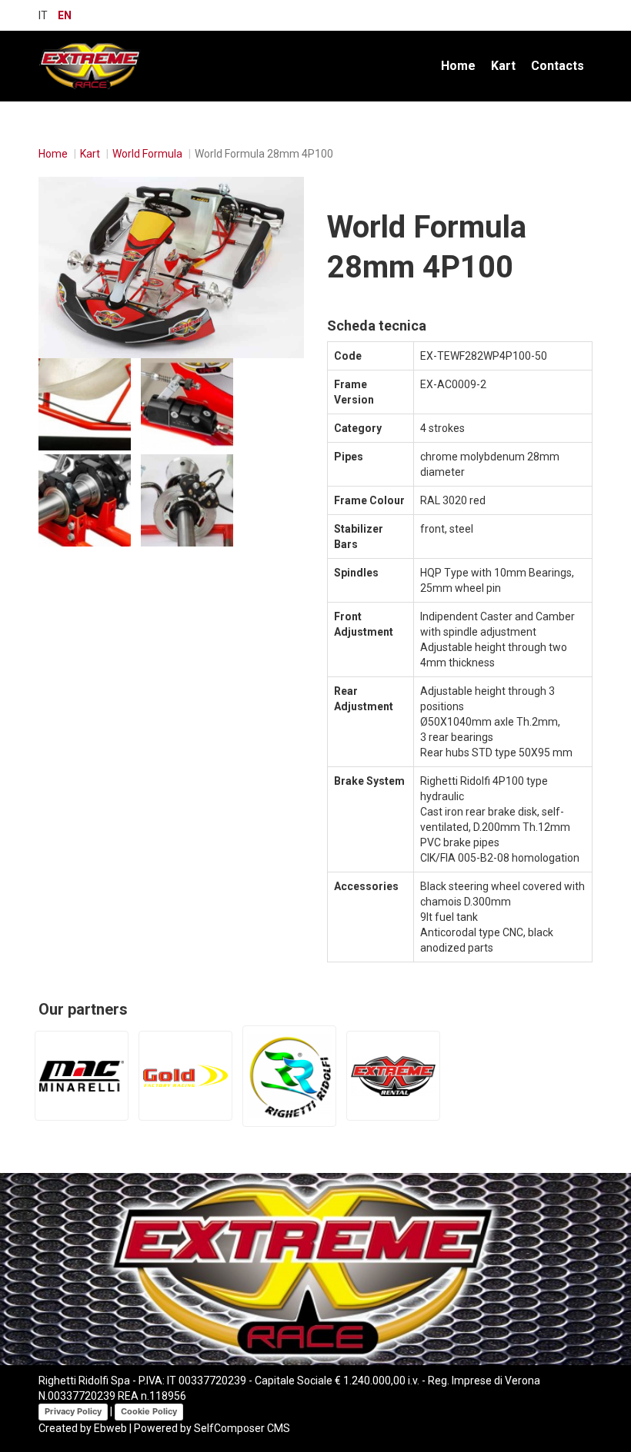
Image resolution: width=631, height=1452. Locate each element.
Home (458, 65)
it (43, 15)
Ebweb (110, 1428)
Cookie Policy (149, 1411)
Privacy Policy (73, 1411)
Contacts (557, 65)
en (65, 15)
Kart (503, 65)
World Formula (147, 154)
